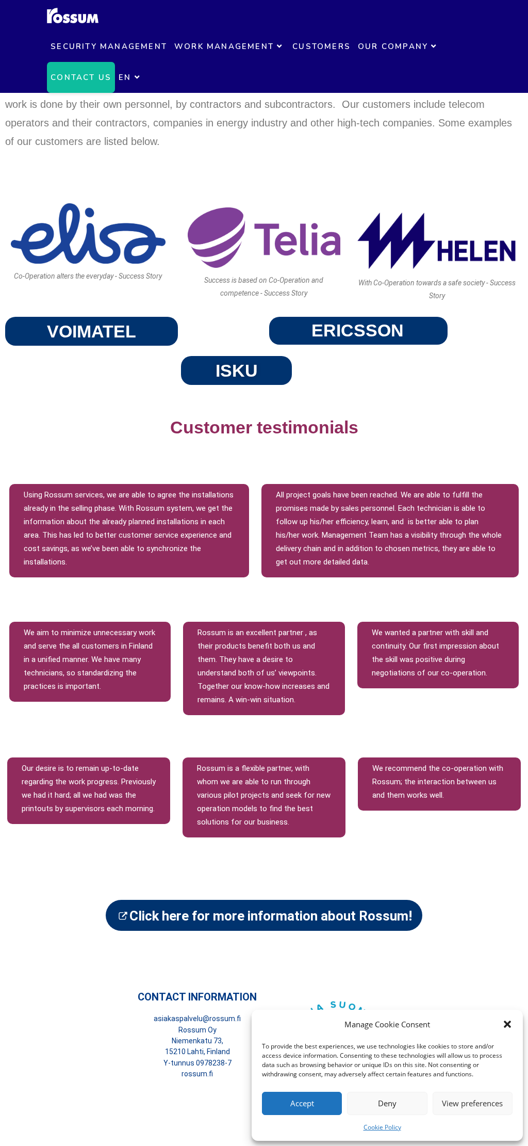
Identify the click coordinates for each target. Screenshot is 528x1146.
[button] (507, 1024)
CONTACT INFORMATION (197, 997)
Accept (302, 1103)
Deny (387, 1103)
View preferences (472, 1103)
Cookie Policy (382, 1127)
